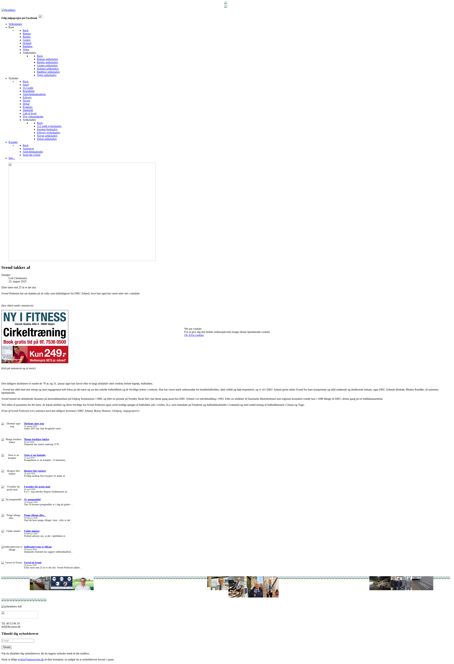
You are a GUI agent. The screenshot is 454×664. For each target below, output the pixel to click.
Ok (186, 335)
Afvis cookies (196, 335)
